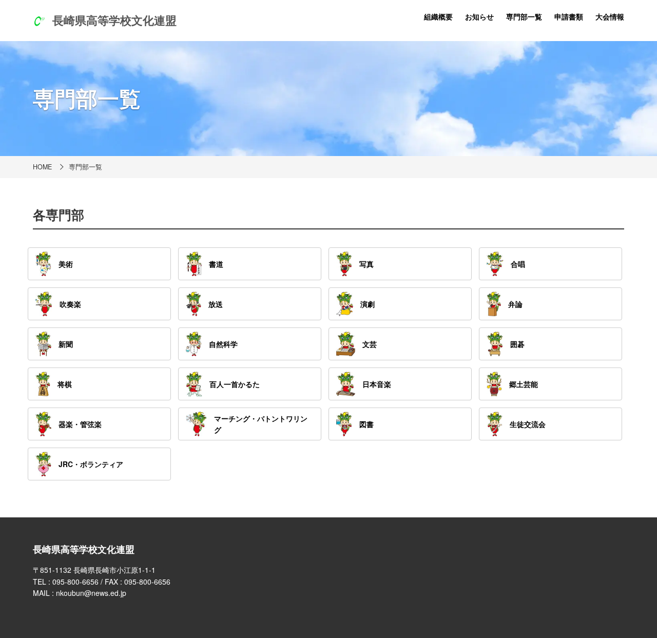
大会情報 (609, 16)
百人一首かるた (234, 384)
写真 (366, 264)
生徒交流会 (528, 424)
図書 (366, 424)
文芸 (369, 344)
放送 (215, 304)
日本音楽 (376, 384)
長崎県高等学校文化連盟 (114, 20)
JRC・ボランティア (91, 464)
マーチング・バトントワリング (260, 424)
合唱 (518, 264)
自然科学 (223, 344)
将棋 (64, 384)
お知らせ (479, 16)
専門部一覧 (524, 16)
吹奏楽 (70, 304)
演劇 (367, 304)
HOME (42, 166)
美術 (66, 264)
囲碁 (517, 344)
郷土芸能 (523, 384)
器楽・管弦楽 (80, 424)
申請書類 (568, 16)
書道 (216, 264)
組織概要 (438, 16)
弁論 (515, 304)
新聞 (66, 344)
